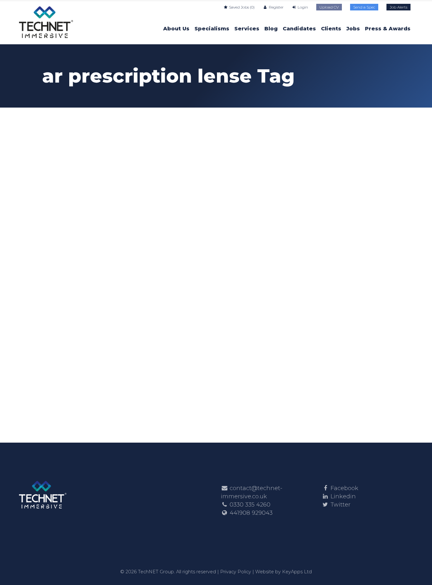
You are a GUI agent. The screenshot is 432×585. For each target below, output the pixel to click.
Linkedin (343, 496)
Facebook (344, 488)
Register (275, 7)
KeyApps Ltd (297, 572)
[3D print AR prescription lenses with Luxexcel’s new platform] (97, 158)
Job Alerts (398, 7)
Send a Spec (364, 7)
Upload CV (329, 7)
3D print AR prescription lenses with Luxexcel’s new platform (93, 257)
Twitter (340, 504)
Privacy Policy (235, 572)
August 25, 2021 (64, 210)
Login (302, 7)
